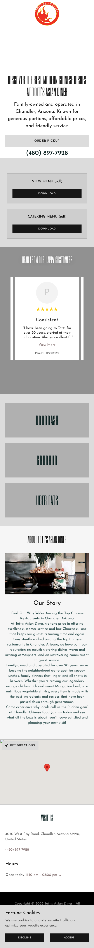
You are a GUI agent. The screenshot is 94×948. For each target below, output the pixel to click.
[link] (47, 3)
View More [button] (47, 345)
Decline (24, 937)
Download (47, 193)
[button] (59, 875)
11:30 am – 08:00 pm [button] (41, 875)
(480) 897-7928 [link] (47, 153)
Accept (69, 937)
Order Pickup (47, 141)
